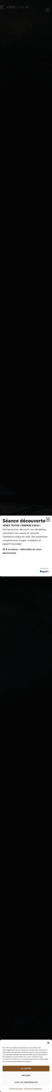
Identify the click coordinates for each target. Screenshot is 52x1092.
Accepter (26, 1068)
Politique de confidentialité (33, 1089)
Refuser (26, 1075)
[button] (48, 1043)
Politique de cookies (16, 1089)
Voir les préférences (26, 1082)
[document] (26, 546)
